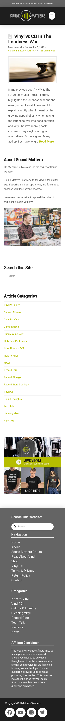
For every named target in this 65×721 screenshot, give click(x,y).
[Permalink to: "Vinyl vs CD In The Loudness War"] (32, 70)
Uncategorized (12, 413)
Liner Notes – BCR (14, 348)
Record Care (11, 370)
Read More (46, 141)
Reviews (9, 391)
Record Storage (12, 377)
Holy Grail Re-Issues (15, 341)
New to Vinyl (11, 355)
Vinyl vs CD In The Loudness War (29, 39)
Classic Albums (12, 312)
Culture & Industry (17, 50)
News (7, 362)
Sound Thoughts (13, 399)
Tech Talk (31, 50)
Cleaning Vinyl (11, 319)
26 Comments (48, 50)
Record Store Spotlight (16, 384)
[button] (52, 16)
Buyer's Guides (12, 305)
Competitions (11, 326)
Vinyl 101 (9, 420)
